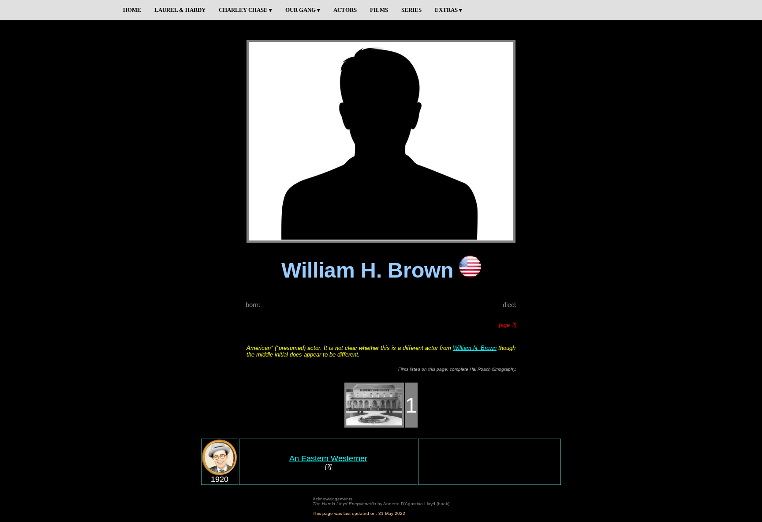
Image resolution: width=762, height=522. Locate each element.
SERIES (411, 10)
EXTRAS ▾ (448, 10)
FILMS (379, 10)
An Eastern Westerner (328, 458)
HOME (132, 10)
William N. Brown (475, 348)
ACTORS (345, 10)
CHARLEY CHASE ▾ (245, 10)
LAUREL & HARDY (179, 10)
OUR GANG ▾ (302, 10)
